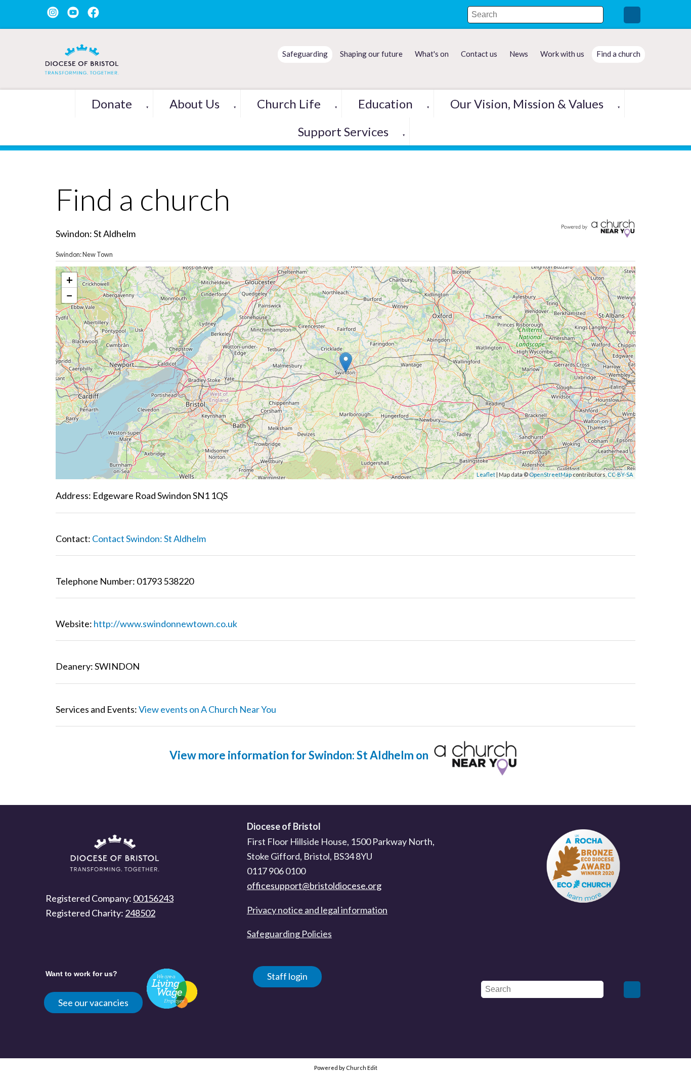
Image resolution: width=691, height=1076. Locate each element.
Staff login (287, 976)
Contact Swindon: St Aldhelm (149, 538)
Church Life (289, 103)
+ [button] (69, 280)
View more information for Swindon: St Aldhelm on (299, 755)
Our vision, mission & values (526, 103)
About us (194, 103)
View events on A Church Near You (207, 709)
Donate (112, 103)
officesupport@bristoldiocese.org (314, 885)
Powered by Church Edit (345, 1067)
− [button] (69, 295)
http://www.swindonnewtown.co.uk (165, 623)
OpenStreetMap (550, 474)
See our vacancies (93, 1002)
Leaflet (486, 474)
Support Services (343, 131)
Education (385, 103)
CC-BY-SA (620, 474)
